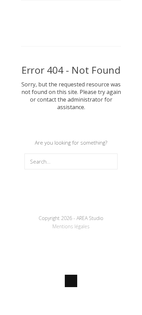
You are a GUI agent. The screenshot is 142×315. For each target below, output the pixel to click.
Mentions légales (71, 226)
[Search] (111, 161)
